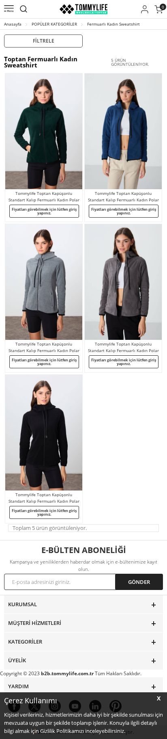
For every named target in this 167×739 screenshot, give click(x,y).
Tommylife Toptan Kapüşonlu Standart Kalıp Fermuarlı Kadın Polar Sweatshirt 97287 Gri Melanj (44, 347)
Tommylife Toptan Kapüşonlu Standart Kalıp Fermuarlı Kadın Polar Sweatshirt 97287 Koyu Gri (123, 347)
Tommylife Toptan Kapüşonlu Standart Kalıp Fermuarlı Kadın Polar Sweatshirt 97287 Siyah (44, 498)
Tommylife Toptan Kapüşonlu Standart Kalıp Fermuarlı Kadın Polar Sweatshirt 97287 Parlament (123, 196)
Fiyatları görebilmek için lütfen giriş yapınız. (44, 211)
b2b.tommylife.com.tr (67, 673)
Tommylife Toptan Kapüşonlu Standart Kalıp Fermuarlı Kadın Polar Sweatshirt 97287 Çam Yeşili (44, 196)
